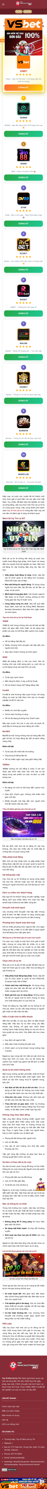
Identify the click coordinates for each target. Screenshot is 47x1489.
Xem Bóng (27, 11)
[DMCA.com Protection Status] (9, 1470)
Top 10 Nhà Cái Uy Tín (11, 1378)
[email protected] (17, 1458)
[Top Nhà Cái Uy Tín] (23, 4)
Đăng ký (23, 87)
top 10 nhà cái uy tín (16, 510)
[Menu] (3, 4)
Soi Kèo (18, 11)
